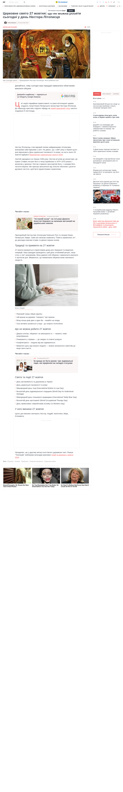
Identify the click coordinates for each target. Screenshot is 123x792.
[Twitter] (108, 2)
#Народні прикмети (36, 461)
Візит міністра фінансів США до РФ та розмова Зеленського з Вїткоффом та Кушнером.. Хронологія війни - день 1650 (106, 224)
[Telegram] (103, 2)
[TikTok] (114, 2)
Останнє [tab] (97, 94)
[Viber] (100, 2)
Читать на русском (10, 27)
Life (35, 358)
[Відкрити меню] (4, 2)
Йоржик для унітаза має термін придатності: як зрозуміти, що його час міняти (106, 172)
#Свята (17, 461)
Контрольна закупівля (47, 6)
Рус (119, 2)
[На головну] (61, 2)
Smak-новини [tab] (106, 94)
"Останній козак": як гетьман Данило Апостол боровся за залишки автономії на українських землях (54, 221)
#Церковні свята (50, 461)
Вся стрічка (97, 98)
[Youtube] (106, 2)
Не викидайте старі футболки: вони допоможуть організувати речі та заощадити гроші (106, 161)
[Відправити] (24, 2)
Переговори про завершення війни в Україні (19, 6)
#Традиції (10, 461)
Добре (71, 10)
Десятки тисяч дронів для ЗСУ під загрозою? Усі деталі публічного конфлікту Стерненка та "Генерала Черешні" (106, 184)
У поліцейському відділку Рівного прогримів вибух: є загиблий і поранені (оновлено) (105, 212)
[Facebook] (97, 2)
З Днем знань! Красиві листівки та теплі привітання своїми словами (106, 150)
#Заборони (24, 461)
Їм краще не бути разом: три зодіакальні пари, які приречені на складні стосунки (53, 362)
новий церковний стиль (60, 108)
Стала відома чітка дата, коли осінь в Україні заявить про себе (106, 116)
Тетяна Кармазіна (12, 22)
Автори (102, 6)
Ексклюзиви (63, 6)
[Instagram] (111, 2)
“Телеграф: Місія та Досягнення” (82, 6)
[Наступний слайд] (121, 6)
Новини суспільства (40, 216)
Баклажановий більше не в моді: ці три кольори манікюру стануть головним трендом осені (106, 106)
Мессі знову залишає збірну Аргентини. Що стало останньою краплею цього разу (106, 140)
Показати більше (103, 234)
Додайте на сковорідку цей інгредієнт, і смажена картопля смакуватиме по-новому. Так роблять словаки (104, 127)
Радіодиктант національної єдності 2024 (46, 155)
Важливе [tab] (116, 94)
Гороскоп (111, 6)
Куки (63, 10)
